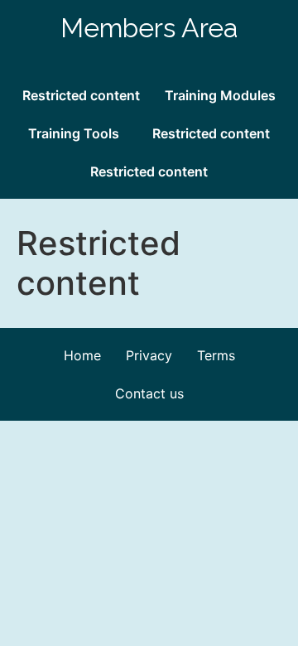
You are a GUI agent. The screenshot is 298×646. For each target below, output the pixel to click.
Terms (216, 355)
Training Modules (220, 95)
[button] (78, 133)
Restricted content (81, 95)
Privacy (149, 355)
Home (82, 355)
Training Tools (73, 133)
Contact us (149, 393)
